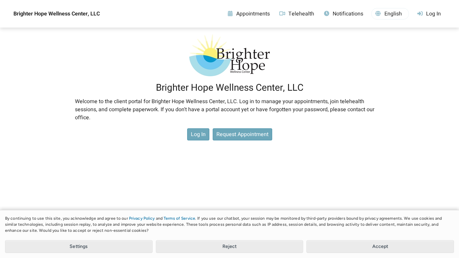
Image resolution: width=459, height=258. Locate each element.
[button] (390, 13)
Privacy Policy (142, 218)
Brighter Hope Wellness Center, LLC (56, 14)
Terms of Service (179, 218)
